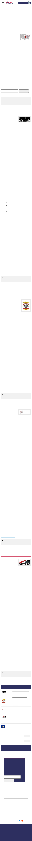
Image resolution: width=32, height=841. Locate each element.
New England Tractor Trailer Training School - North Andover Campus (20, 717)
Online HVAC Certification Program (13, 804)
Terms (8, 833)
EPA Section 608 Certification (12, 810)
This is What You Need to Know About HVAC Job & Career (14, 791)
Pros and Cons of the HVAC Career (13, 807)
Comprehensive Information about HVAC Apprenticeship (15, 801)
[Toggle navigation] (3, 2)
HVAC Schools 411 (15, 837)
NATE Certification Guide (11, 813)
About (8, 829)
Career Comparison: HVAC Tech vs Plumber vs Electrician (15, 796)
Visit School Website (8, 274)
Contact (24, 833)
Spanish (24, 755)
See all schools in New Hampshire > (12, 748)
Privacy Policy (24, 829)
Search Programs (23, 2)
